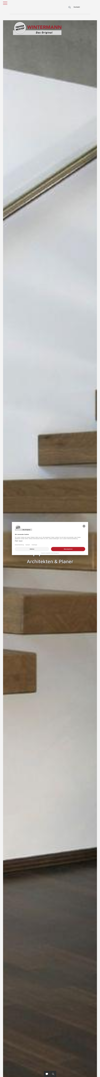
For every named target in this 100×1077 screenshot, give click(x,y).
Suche (69, 7)
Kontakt (77, 7)
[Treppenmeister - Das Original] (37, 28)
